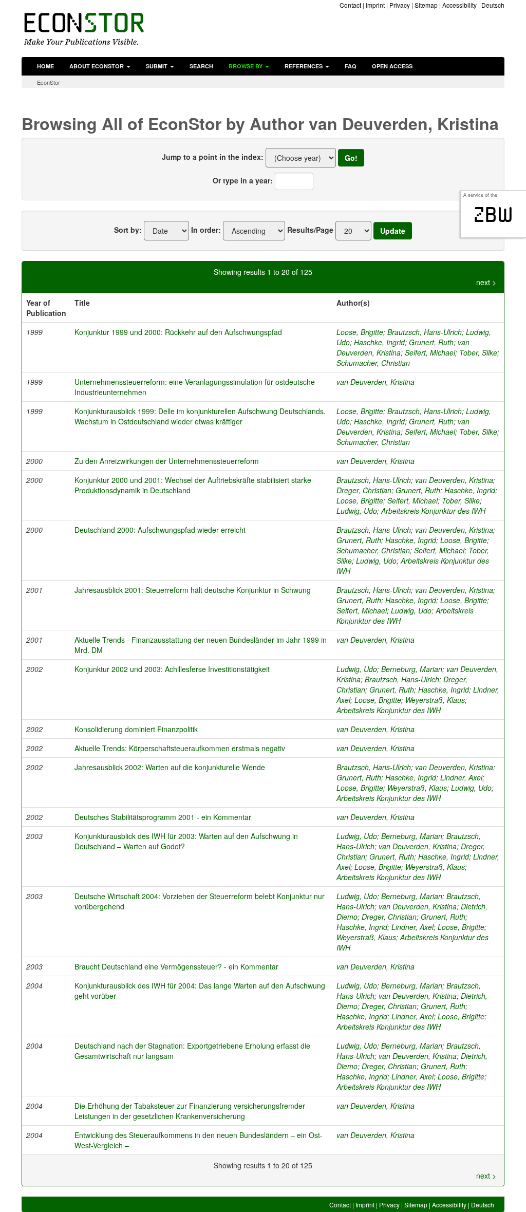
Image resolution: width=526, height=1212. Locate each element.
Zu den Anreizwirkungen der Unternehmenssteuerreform (166, 461)
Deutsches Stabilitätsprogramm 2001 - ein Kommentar (162, 817)
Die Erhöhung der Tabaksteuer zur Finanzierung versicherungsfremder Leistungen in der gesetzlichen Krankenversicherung (189, 1111)
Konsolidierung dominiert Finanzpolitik (136, 729)
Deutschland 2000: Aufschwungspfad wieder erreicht (160, 530)
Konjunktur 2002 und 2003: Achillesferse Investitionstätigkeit (172, 669)
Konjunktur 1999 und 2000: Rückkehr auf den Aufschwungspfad (178, 332)
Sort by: (128, 230)
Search (201, 66)
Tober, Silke (478, 352)
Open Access (392, 66)
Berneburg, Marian (411, 669)
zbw (493, 215)
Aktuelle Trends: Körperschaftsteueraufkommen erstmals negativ (179, 748)
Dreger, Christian (363, 490)
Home (45, 66)
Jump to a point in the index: (213, 157)
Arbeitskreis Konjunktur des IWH (433, 511)
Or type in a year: (243, 180)
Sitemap (426, 5)
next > (486, 282)
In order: (206, 230)
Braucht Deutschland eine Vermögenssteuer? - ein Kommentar (176, 966)
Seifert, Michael (430, 352)
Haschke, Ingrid (379, 342)
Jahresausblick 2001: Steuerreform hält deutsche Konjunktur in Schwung (192, 590)
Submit (157, 66)
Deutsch (492, 5)
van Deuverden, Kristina (375, 382)
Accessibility (459, 5)
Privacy (399, 5)
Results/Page (310, 230)
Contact (350, 5)
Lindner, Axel (461, 777)
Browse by (246, 66)
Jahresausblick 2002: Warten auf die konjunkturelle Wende (169, 767)
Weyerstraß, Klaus (435, 700)
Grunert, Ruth (431, 342)
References (304, 66)
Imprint (375, 5)
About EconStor (97, 66)
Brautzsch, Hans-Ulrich (424, 332)
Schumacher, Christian (373, 363)
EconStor (48, 82)
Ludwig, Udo (356, 511)
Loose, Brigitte (359, 332)
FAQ (350, 66)
